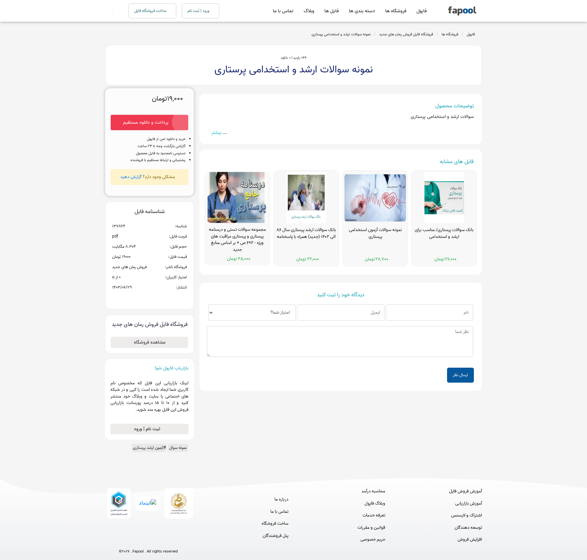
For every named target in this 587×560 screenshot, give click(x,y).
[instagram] (148, 540)
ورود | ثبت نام (199, 10)
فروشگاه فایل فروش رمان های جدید (406, 34)
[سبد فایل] (107, 11)
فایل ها (331, 11)
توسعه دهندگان (468, 527)
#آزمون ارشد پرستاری (149, 447)
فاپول (421, 11)
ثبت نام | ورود (148, 429)
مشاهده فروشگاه (149, 342)
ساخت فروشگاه (275, 523)
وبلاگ (309, 11)
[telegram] (135, 540)
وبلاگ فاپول (374, 503)
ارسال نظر (460, 375)
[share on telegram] (140, 298)
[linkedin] (173, 540)
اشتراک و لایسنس (466, 515)
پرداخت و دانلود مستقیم (145, 122)
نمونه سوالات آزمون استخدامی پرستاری (375, 233)
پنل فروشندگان (275, 535)
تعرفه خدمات (373, 515)
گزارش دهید (131, 176)
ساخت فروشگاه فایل (150, 10)
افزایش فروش (470, 539)
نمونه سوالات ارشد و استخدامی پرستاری (341, 34)
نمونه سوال (178, 447)
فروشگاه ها (395, 11)
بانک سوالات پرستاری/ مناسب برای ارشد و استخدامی (444, 233)
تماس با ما (283, 11)
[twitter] (161, 540)
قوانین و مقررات (371, 527)
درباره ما (281, 499)
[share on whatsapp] (149, 298)
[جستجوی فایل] (116, 10)
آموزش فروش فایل (465, 491)
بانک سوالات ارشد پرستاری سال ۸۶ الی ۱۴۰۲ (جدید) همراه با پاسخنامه (306, 233)
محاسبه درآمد (373, 491)
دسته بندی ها (362, 11)
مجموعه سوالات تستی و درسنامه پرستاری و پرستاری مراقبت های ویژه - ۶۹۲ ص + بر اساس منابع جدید (237, 239)
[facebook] (123, 540)
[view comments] (157, 298)
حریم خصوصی (372, 539)
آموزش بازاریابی (468, 503)
